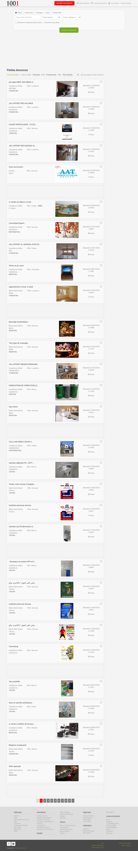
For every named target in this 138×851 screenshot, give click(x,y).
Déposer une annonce (64, 3)
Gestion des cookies (125, 843)
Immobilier (41, 812)
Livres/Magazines (112, 824)
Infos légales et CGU (97, 847)
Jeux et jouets (111, 825)
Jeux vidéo (87, 822)
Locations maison (43, 820)
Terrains (40, 823)
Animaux (109, 833)
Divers (62, 822)
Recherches (29, 13)
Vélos (16, 831)
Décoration (110, 812)
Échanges (39, 13)
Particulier (36, 75)
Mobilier (86, 829)
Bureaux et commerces (45, 829)
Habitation (87, 826)
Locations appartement (45, 822)
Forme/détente (111, 827)
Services (63, 818)
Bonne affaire (65, 831)
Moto (16, 818)
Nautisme (17, 829)
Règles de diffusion (98, 845)
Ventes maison (42, 816)
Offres (20, 13)
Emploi (40, 833)
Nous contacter (126, 845)
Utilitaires (17, 823)
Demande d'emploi (66, 814)
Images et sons (88, 816)
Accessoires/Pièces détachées (21, 826)
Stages (62, 816)
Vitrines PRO (57, 13)
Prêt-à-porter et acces (68, 825)
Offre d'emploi (65, 812)
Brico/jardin (87, 833)
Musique (109, 822)
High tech (87, 812)
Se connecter (115, 3)
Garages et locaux (43, 827)
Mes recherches (85, 3)
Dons (48, 13)
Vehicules (18, 812)
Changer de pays (126, 3)
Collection (109, 831)
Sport (108, 829)
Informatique (87, 818)
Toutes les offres (13, 75)
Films (108, 820)
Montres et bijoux (66, 829)
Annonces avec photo (52, 22)
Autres (62, 833)
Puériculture (64, 827)
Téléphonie (87, 820)
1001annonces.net (20, 848)
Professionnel (51, 75)
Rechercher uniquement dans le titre (30, 22)
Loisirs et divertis (113, 816)
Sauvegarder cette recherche (93, 75)
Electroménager (88, 831)
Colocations (41, 825)
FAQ (102, 843)
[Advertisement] (69, 49)
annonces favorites (100, 3)
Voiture (16, 816)
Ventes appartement (44, 818)
